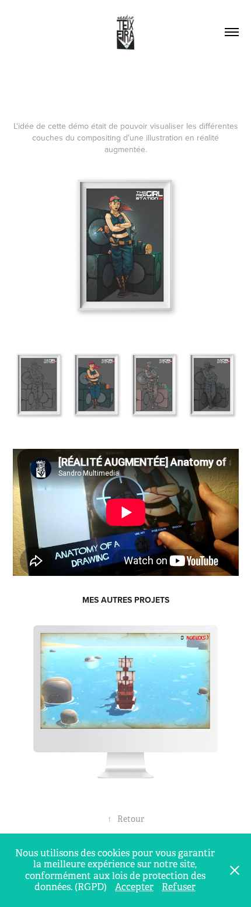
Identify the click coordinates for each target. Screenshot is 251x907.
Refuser (179, 887)
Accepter (134, 887)
